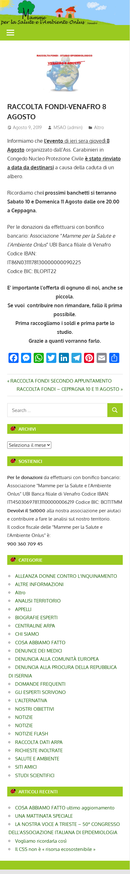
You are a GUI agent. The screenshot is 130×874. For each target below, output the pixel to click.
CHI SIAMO (27, 634)
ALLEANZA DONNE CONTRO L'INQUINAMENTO (66, 576)
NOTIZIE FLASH (31, 734)
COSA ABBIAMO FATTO (40, 643)
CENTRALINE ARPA (35, 626)
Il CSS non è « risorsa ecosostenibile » (55, 849)
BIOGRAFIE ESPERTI (36, 618)
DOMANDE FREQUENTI (40, 684)
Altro (99, 127)
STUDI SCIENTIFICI (34, 775)
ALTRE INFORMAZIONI (39, 584)
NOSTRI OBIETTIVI (34, 709)
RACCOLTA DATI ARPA (39, 742)
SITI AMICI (26, 767)
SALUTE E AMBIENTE (37, 759)
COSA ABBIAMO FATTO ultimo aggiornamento (65, 808)
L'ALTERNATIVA (31, 700)
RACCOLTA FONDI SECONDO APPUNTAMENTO (61, 381)
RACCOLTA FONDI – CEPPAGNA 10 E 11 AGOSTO (68, 389)
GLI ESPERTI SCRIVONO (40, 692)
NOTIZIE (24, 717)
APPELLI (23, 609)
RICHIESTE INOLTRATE (39, 750)
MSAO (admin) (68, 127)
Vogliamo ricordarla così (40, 841)
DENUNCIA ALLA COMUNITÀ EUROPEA (57, 659)
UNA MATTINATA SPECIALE (44, 816)
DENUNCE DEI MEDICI (38, 651)
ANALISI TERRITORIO (38, 601)
